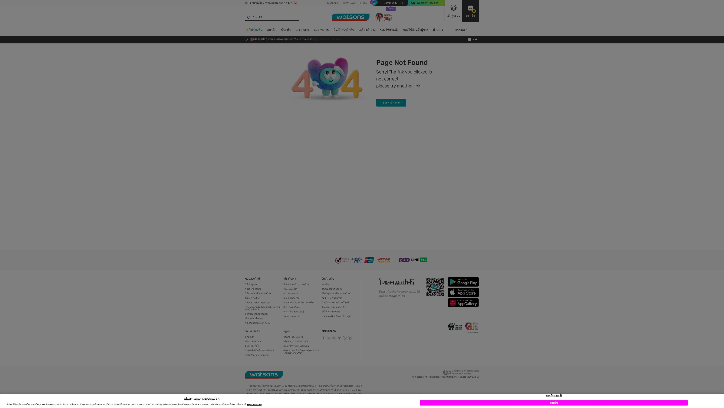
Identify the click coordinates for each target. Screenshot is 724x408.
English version (254, 404)
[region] (362, 401)
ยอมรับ (554, 402)
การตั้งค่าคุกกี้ (554, 395)
